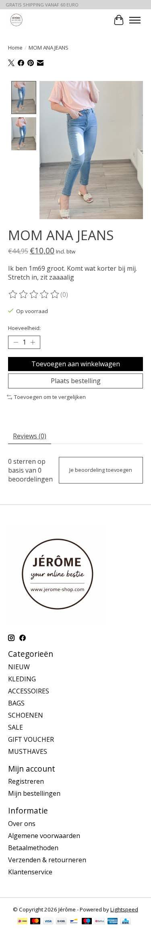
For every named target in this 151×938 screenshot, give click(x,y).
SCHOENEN (25, 715)
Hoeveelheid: (24, 328)
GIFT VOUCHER (31, 739)
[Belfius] (100, 922)
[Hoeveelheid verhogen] (32, 342)
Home (15, 47)
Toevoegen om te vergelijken (50, 397)
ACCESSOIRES (28, 691)
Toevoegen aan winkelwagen (75, 363)
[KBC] (125, 922)
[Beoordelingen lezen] (34, 294)
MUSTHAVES (27, 751)
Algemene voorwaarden (44, 835)
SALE (15, 727)
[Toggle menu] (135, 20)
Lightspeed (124, 909)
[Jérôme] (16, 20)
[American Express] (113, 922)
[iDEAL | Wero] (22, 922)
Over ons (21, 823)
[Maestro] (87, 922)
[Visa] (48, 922)
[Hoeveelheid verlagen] (15, 342)
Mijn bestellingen (34, 793)
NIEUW (19, 666)
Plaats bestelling (76, 380)
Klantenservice (30, 871)
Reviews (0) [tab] (29, 436)
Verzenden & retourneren (47, 859)
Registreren (26, 781)
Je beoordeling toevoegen (100, 469)
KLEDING (22, 678)
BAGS (16, 703)
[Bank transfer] (61, 922)
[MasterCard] (35, 922)
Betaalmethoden (33, 847)
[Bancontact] (74, 922)
